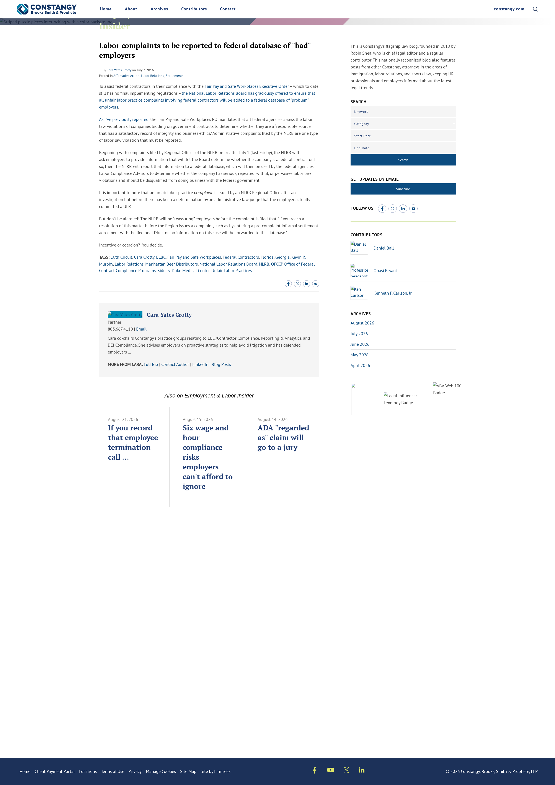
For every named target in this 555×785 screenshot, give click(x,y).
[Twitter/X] (392, 208)
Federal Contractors (241, 257)
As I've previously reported (124, 119)
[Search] (535, 9)
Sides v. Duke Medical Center (183, 270)
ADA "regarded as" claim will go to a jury (283, 437)
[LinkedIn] (403, 208)
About (131, 9)
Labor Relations (152, 75)
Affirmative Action (126, 75)
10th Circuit (121, 257)
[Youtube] (330, 770)
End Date (361, 148)
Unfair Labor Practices (231, 270)
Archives (159, 9)
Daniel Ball (384, 248)
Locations (88, 771)
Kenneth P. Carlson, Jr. (393, 293)
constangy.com (509, 9)
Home (106, 9)
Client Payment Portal (55, 771)
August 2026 (362, 323)
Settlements (174, 75)
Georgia (282, 257)
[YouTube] (413, 208)
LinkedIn (200, 364)
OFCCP (276, 264)
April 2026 (360, 365)
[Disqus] (209, 576)
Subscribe (403, 189)
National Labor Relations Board (228, 264)
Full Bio (151, 364)
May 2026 (360, 354)
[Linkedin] (361, 770)
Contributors (194, 9)
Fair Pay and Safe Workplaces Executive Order (247, 86)
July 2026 (359, 333)
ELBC (161, 257)
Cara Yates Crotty (119, 70)
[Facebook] (382, 208)
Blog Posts (221, 364)
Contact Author (175, 364)
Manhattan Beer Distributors (171, 264)
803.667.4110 (120, 329)
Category (361, 124)
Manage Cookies (161, 771)
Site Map (188, 771)
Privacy (135, 771)
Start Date (362, 136)
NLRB (264, 264)
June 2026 (360, 344)
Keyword (361, 111)
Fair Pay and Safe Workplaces (194, 257)
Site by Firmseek (216, 771)
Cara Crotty (144, 257)
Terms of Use (112, 771)
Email (141, 329)
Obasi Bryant (385, 270)
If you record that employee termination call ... (133, 442)
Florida (267, 257)
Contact (228, 9)
